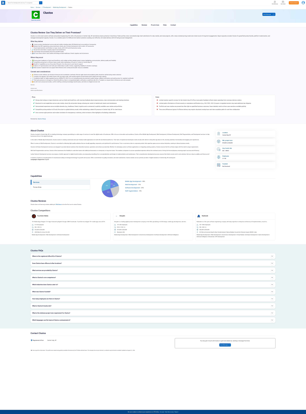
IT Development (47, 7)
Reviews (144, 25)
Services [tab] (36, 182)
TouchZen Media (42, 216)
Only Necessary (169, 412)
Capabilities (134, 25)
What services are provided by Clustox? (45, 270)
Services (38, 7)
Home (32, 7)
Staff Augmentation (131, 191)
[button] (40, 2)
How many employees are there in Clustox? (46, 299)
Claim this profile (35, 20)
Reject (176, 412)
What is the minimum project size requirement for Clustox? (51, 313)
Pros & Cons (155, 25)
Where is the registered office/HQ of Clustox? (47, 256)
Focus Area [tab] (37, 187)
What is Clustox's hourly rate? (41, 306)
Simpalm (122, 216)
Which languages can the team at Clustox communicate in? (51, 320)
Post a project (294, 2)
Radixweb (205, 216)
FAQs (165, 25)
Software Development (132, 188)
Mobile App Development (59, 7)
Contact (173, 25)
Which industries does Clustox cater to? (45, 284)
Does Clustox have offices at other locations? (47, 263)
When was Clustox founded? (41, 292)
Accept (162, 412)
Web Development (131, 184)
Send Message (267, 14)
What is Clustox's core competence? (44, 277)
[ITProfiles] (3, 3)
